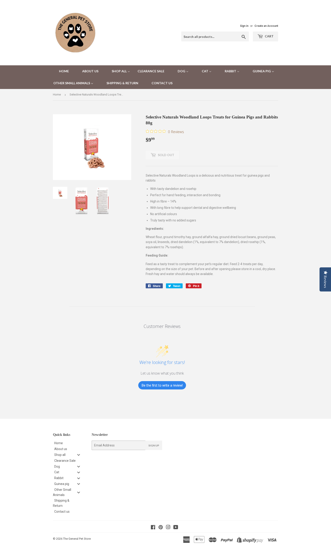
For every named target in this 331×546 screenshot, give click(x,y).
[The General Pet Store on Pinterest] (160, 528)
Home (57, 94)
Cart (269, 36)
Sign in (244, 25)
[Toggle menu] (79, 454)
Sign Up (153, 445)
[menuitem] (61, 71)
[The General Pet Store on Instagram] (168, 528)
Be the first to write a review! (162, 385)
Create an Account (266, 25)
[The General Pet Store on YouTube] (175, 528)
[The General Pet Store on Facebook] (153, 528)
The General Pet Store (77, 538)
